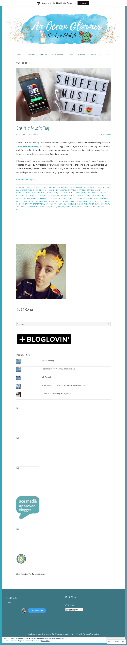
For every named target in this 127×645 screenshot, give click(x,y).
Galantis (48, 196)
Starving (61, 204)
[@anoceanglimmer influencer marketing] (23, 612)
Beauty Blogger (82, 190)
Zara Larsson (83, 207)
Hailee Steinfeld (85, 196)
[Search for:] (63, 324)
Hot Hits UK (98, 196)
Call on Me (63, 193)
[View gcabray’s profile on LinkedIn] (75, 597)
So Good (20, 204)
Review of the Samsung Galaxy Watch (56, 393)
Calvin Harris (75, 193)
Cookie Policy (45, 641)
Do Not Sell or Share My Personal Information (82, 634)
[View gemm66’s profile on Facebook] (66, 597)
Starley (53, 204)
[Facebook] (27, 309)
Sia (100, 201)
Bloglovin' (96, 190)
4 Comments (106, 134)
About (108, 54)
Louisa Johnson (23, 201)
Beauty (19, 54)
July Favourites (47, 377)
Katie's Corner (68, 198)
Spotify (28, 204)
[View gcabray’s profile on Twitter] (69, 597)
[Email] (31, 309)
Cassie (104, 193)
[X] (18, 309)
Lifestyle (81, 54)
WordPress (70, 207)
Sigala (106, 201)
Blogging (31, 54)
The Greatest (103, 204)
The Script (30, 207)
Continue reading (25, 179)
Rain (72, 201)
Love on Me (36, 201)
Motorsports (95, 54)
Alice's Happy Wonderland (70, 187)
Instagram (31, 198)
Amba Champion (34, 190)
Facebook (39, 196)
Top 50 (53, 207)
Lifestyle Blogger (84, 198)
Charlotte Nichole (24, 196)
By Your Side (51, 193)
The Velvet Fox (42, 207)
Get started (83, 3)
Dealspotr (41, 615)
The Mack (20, 207)
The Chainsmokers (75, 204)
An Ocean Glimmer (50, 190)
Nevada (66, 201)
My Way (52, 201)
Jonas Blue (43, 198)
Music (44, 201)
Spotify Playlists (40, 204)
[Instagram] (23, 309)
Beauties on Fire (67, 190)
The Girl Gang (90, 204)
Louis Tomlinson (101, 198)
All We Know (89, 187)
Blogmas (43, 54)
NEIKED (59, 201)
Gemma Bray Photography (65, 196)
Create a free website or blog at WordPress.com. (46, 634)
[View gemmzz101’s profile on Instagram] (72, 597)
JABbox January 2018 (50, 360)
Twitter (60, 207)
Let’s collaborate (37, 610)
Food (71, 54)
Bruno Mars (39, 193)
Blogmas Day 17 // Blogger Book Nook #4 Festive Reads (63, 385)
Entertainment (58, 54)
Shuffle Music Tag (32, 128)
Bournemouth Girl (24, 193)
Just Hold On (54, 198)
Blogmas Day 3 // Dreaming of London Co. (58, 369)
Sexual (78, 201)
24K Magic (53, 187)
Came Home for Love (91, 193)
